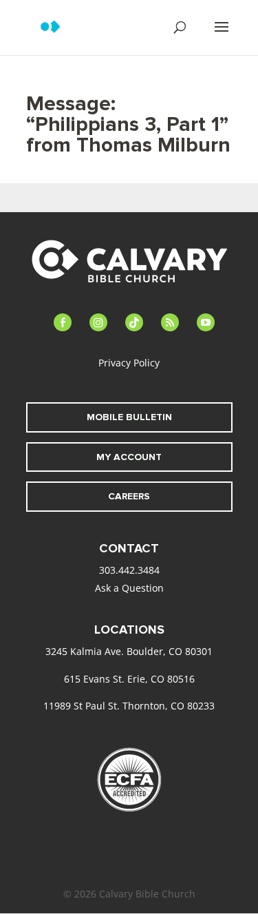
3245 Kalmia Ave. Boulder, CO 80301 (129, 651)
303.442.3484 (129, 570)
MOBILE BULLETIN (129, 417)
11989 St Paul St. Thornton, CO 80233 (129, 705)
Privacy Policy (129, 362)
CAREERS (129, 496)
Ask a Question (129, 587)
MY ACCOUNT (129, 457)
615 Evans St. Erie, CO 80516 (129, 678)
